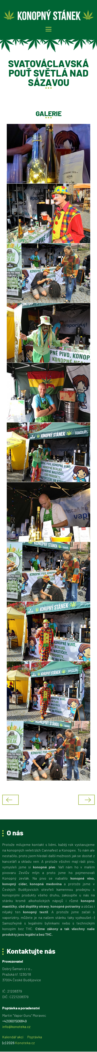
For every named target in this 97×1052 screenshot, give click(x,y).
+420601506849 (14, 1021)
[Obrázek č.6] (48, 452)
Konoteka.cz (25, 1043)
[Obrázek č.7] (48, 512)
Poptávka (34, 1037)
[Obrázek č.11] (48, 751)
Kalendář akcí (12, 1037)
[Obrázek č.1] (48, 153)
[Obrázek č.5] (48, 392)
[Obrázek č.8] (48, 571)
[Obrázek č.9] (48, 631)
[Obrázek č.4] (48, 333)
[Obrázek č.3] (48, 273)
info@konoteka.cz (16, 1027)
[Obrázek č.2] (48, 213)
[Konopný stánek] (49, 15)
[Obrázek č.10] (48, 691)
